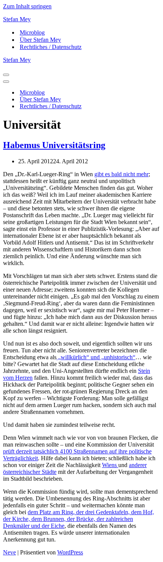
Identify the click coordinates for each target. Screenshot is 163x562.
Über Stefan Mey (40, 39)
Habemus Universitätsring (54, 145)
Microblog (32, 32)
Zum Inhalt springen (27, 6)
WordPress (70, 552)
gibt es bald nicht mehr (121, 174)
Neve (9, 552)
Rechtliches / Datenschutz (51, 47)
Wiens (110, 465)
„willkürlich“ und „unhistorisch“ (95, 357)
